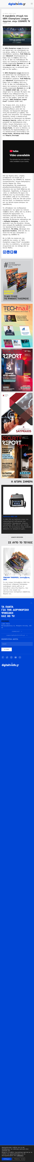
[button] (32, 3)
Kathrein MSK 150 (10, 516)
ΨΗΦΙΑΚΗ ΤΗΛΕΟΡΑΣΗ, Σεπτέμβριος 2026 (16, 578)
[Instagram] (11, 657)
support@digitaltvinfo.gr (15, 635)
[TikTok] (7, 657)
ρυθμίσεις (20, 1155)
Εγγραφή (6, 649)
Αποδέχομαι (7, 1159)
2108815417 (16, 631)
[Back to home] (17, 3)
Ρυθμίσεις (17, 1159)
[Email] (19, 657)
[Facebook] (2, 657)
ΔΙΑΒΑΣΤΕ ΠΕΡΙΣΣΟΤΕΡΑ (17, 537)
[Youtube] (15, 657)
